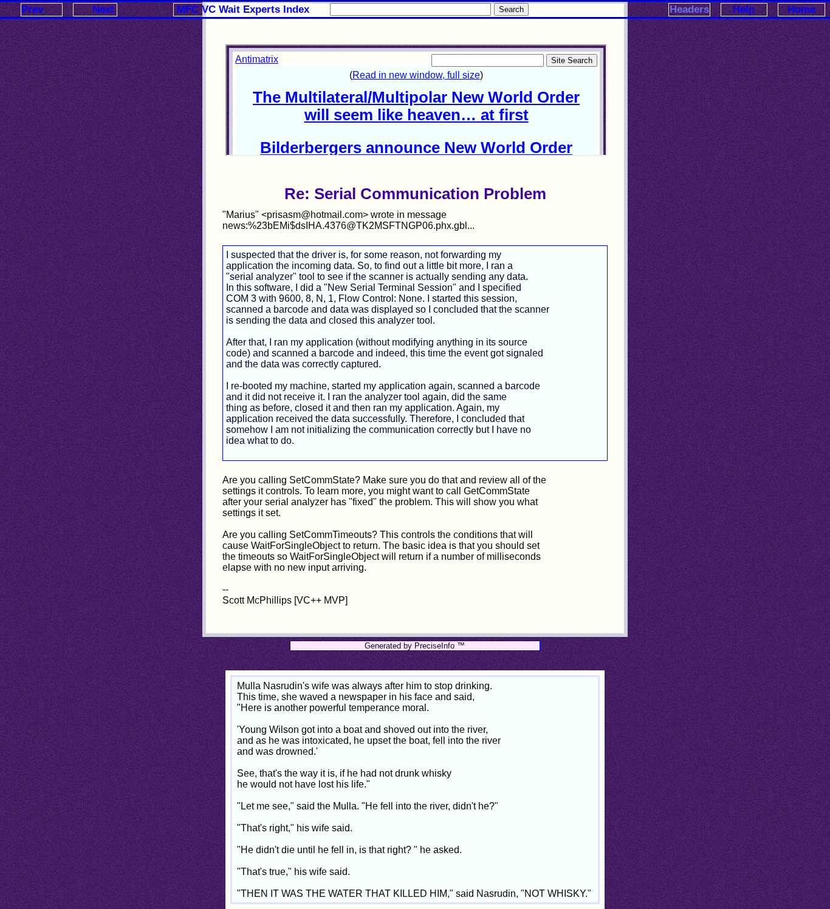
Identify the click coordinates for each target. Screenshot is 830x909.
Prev (32, 9)
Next (103, 9)
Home (801, 9)
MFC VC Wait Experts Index (243, 9)
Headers (689, 9)
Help (744, 9)
